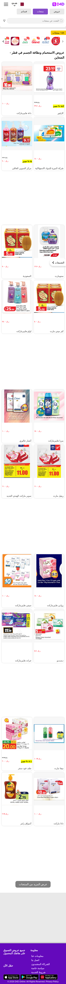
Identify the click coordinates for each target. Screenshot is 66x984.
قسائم (24, 11)
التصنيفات (59, 262)
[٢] (55, 44)
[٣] (35, 44)
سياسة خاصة (37, 968)
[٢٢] (45, 44)
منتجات (40, 11)
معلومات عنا (37, 956)
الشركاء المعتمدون (40, 964)
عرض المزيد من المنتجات (33, 884)
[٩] (25, 44)
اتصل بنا (35, 960)
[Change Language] (20, 4)
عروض (57, 11)
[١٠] (15, 44)
